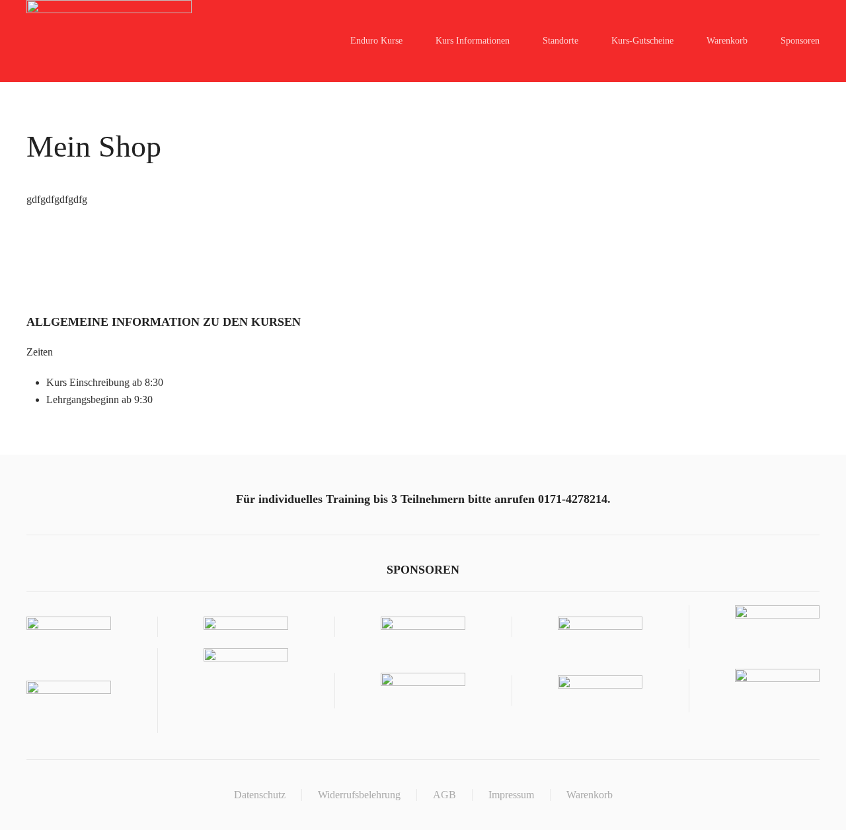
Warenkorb (727, 41)
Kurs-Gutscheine (642, 41)
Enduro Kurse (376, 41)
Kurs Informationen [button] (473, 41)
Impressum (511, 794)
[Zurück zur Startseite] (109, 41)
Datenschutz (260, 794)
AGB (444, 794)
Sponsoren (800, 41)
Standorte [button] (560, 41)
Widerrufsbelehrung (359, 794)
